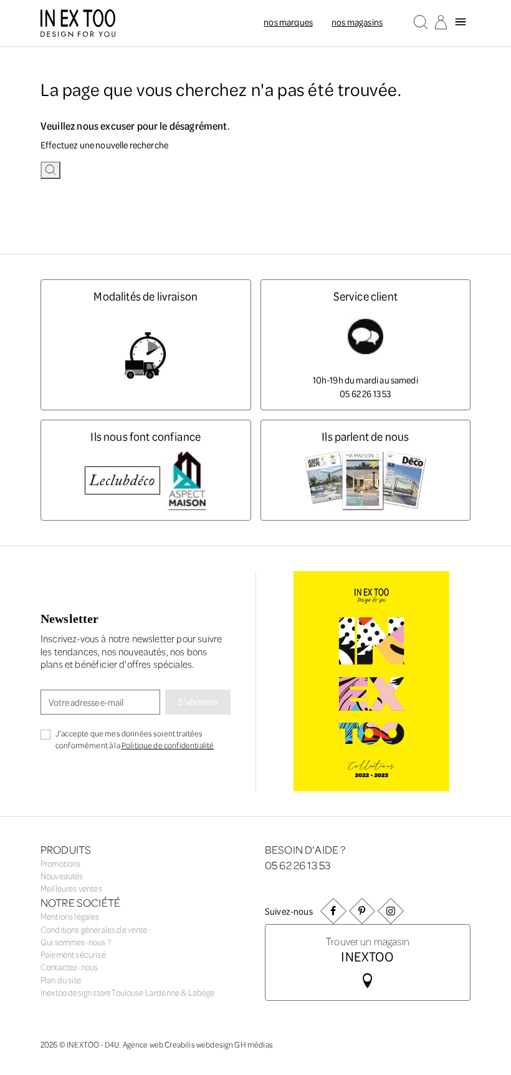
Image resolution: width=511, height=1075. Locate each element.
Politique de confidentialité (168, 745)
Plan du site (61, 979)
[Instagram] (391, 910)
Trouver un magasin (367, 948)
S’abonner (198, 702)
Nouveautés (62, 875)
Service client (365, 295)
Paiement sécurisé (73, 954)
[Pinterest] (362, 910)
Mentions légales (70, 916)
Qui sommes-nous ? (76, 941)
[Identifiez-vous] (441, 23)
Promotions (61, 863)
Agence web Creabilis (159, 1044)
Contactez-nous (69, 966)
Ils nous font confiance (145, 436)
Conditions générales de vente (94, 929)
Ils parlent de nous (365, 436)
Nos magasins (357, 22)
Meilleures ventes (71, 888)
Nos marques (288, 22)
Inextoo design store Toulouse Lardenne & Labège (128, 992)
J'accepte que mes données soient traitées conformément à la (134, 739)
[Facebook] (333, 910)
